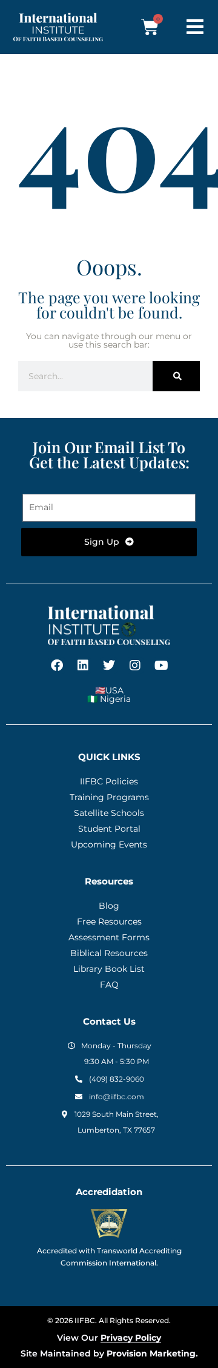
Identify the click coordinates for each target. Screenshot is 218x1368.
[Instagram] (135, 665)
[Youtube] (161, 665)
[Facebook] (56, 665)
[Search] (176, 376)
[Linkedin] (82, 665)
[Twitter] (109, 665)
